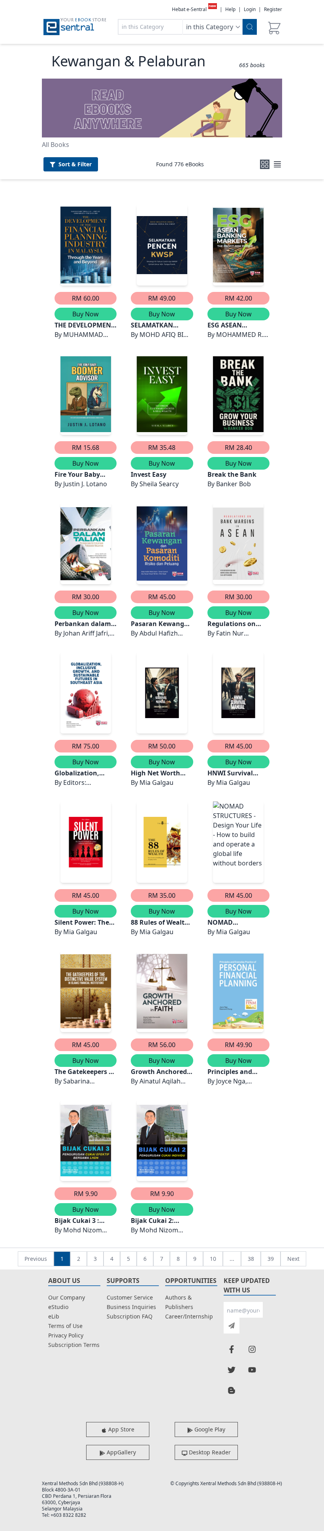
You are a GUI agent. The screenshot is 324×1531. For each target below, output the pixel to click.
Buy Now (85, 314)
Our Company (66, 1297)
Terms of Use (65, 1326)
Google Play (209, 1429)
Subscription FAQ (130, 1316)
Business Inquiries (131, 1307)
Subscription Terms (74, 1345)
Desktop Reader (209, 1452)
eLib (53, 1316)
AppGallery (120, 1452)
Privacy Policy (65, 1335)
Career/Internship (189, 1316)
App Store (120, 1429)
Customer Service (130, 1297)
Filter (75, 164)
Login (250, 9)
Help (230, 9)
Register (273, 9)
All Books (55, 144)
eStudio (58, 1307)
